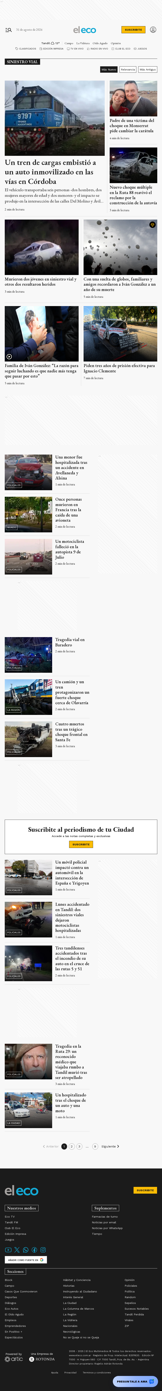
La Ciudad (13, 1123)
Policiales (14, 485)
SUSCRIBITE (133, 29)
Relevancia (128, 69)
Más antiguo (148, 69)
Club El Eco (122, 48)
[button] (50, 1146)
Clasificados (27, 48)
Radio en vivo (99, 48)
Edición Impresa (53, 48)
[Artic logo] (14, 1357)
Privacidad (70, 1372)
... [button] (87, 1146)
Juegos (142, 48)
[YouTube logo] (8, 1252)
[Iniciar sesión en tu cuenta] (153, 29)
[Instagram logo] (43, 1252)
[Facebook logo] (34, 1252)
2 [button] (72, 1146)
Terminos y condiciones (97, 1372)
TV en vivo (77, 48)
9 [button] (95, 1146)
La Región (13, 710)
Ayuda (54, 1372)
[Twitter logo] (17, 1252)
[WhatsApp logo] (25, 1252)
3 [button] (79, 1146)
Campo (69, 43)
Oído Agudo (100, 43)
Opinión (116, 43)
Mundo (11, 527)
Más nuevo (109, 69)
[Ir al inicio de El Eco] (84, 29)
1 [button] (64, 1146)
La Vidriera (82, 43)
